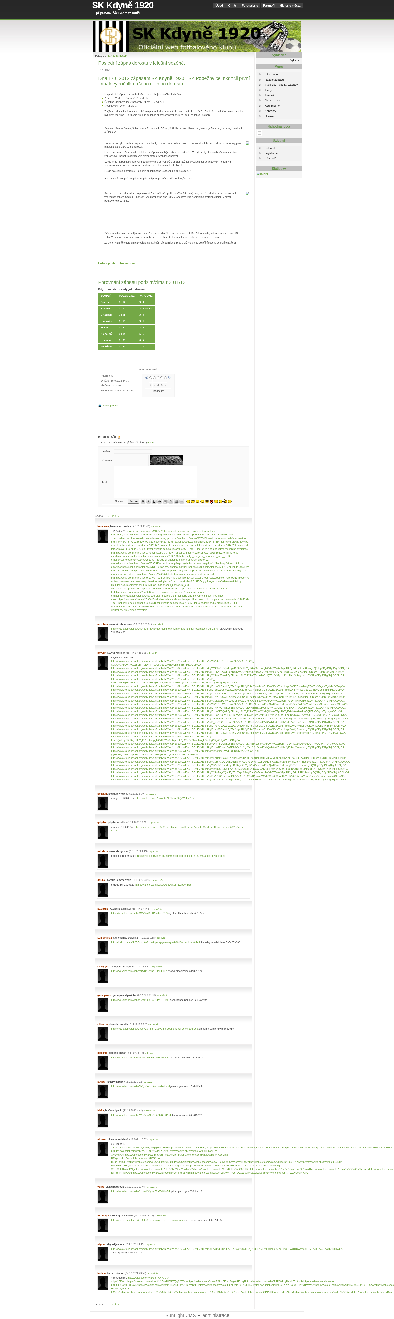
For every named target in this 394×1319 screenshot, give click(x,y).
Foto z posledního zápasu (116, 263)
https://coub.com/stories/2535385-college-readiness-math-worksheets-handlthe (161, 606)
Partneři (269, 5)
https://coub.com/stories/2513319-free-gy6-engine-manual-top (156, 567)
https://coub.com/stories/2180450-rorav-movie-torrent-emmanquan (148, 1220)
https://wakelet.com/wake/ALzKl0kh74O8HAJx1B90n (219, 1172)
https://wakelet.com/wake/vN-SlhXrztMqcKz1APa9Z (142, 1151)
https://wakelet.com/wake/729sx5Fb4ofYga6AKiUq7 (216, 1281)
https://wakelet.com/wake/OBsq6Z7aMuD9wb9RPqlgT (280, 1169)
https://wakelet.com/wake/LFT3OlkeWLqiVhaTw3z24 (165, 1169)
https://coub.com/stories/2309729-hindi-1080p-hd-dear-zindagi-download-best (154, 1028)
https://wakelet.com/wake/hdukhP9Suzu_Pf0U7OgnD (158, 1162)
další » (115, 516)
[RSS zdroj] (119, 437)
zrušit (150, 442)
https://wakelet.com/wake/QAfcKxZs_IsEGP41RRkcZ (140, 1000)
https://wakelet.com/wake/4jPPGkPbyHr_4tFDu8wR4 (274, 1281)
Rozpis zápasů (274, 79)
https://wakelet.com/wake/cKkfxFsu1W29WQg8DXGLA (157, 1281)
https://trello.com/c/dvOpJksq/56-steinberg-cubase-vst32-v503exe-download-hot (181, 855)
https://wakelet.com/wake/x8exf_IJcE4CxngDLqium (159, 1165)
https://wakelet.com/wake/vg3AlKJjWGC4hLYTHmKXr (345, 1285)
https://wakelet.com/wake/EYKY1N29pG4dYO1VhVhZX (284, 1285)
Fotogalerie (250, 5)
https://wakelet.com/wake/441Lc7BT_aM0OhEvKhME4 (168, 1285)
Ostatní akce (273, 100)
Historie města (290, 5)
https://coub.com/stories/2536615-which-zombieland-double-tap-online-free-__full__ (165, 599)
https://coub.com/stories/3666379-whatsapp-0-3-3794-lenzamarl (150, 552)
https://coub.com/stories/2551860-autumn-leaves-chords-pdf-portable (160, 545)
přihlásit (270, 148)
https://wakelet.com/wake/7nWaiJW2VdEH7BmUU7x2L (218, 1165)
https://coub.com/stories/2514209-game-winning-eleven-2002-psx (159, 534)
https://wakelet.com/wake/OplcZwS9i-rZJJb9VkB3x (163, 884)
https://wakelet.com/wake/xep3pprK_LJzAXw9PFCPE (278, 1172)
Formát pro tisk (109, 405)
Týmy (268, 90)
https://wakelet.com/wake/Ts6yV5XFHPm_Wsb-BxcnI (140, 1086)
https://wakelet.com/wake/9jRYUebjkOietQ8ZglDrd (222, 1169)
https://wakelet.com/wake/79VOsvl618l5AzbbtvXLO (139, 913)
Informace (271, 74)
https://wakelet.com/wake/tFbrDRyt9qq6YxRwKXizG (197, 1147)
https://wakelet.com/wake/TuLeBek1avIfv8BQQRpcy (323, 1292)
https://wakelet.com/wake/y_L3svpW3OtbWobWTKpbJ (218, 1162)
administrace (215, 1315)
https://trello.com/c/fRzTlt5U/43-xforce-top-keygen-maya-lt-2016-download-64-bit (155, 942)
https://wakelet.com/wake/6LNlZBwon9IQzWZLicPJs (165, 798)
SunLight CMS (180, 1315)
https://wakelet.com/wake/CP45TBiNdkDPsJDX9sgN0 (265, 1292)
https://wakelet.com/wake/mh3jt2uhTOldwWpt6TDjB (206, 1292)
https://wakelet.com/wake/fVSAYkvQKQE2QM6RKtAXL (141, 1115)
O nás (232, 5)
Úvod (219, 5)
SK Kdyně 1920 (122, 5)
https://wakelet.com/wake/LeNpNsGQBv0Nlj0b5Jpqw (339, 1169)
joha (111, 375)
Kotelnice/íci (272, 105)
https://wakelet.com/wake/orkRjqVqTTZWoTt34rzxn (312, 1147)
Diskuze (270, 116)
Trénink (269, 95)
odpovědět (156, 526)
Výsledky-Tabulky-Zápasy (281, 84)
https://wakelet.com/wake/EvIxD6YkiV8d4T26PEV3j (149, 1292)
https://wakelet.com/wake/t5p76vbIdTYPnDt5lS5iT (226, 1285)
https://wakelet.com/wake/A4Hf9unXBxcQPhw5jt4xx (276, 1162)
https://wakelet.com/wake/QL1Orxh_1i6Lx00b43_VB (255, 1147)
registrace (271, 153)
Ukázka (133, 501)
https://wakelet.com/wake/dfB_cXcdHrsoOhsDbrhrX (152, 1154)
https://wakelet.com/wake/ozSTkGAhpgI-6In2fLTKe (139, 971)
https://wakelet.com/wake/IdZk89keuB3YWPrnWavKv (140, 1057)
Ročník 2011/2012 (117, 56)
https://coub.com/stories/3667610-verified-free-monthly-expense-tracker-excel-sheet (161, 577)
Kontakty (270, 111)
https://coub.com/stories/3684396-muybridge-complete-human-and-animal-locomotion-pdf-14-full (165, 628)
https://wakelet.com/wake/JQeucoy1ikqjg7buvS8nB (140, 1147)
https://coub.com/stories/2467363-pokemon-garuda (161, 570)
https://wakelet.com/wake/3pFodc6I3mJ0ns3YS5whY (161, 1172)
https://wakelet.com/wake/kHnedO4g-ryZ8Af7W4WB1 (140, 1191)
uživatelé (270, 158)
